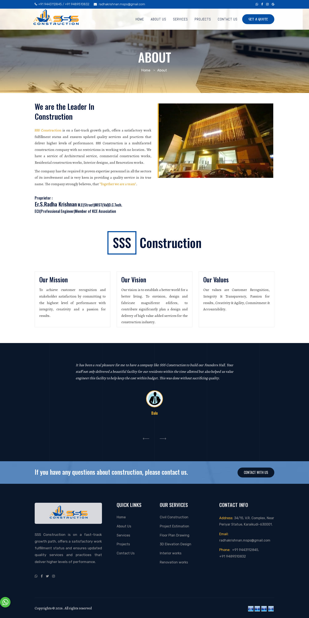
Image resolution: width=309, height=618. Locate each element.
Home (140, 19)
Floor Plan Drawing (174, 535)
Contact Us (228, 19)
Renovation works (174, 562)
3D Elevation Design (175, 544)
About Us (158, 19)
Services (180, 19)
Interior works (170, 553)
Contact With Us (256, 472)
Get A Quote (258, 19)
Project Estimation (174, 526)
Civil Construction (174, 517)
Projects (203, 19)
